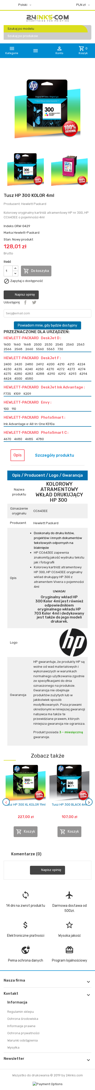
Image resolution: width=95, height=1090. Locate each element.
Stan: (7, 239)
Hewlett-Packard (26, 232)
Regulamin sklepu (20, 1011)
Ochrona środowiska (22, 1019)
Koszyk (25, 832)
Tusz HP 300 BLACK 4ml (69, 804)
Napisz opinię (24, 294)
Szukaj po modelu (21, 28)
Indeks (9, 226)
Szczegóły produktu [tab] (54, 455)
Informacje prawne (21, 1026)
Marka (8, 232)
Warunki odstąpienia (22, 1040)
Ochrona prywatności (23, 1033)
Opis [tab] (17, 455)
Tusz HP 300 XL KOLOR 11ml (26, 804)
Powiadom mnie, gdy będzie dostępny (47, 325)
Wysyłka (13, 1047)
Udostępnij (25, 302)
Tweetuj (34, 302)
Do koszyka (36, 271)
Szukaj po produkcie (23, 36)
